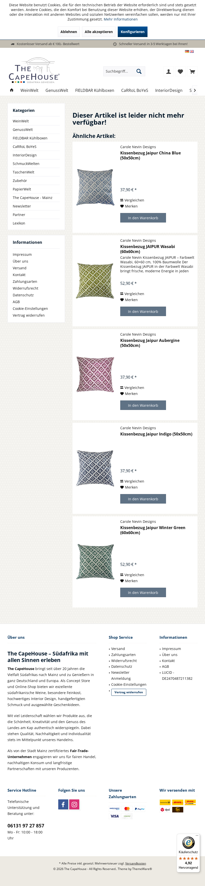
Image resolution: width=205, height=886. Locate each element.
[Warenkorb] (192, 71)
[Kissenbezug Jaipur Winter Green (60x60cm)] (95, 562)
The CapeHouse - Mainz (32, 197)
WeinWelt (21, 121)
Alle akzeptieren (99, 31)
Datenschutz (23, 295)
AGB (16, 301)
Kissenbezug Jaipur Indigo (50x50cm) (156, 434)
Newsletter (22, 206)
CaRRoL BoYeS (24, 146)
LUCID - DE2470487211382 (177, 675)
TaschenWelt (23, 172)
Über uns (20, 261)
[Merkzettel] (180, 71)
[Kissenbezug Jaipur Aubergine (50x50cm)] (95, 374)
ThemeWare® (142, 869)
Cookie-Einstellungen (30, 308)
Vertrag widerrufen (29, 315)
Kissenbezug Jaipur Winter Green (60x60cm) (153, 530)
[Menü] (197, 837)
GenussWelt (23, 129)
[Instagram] (74, 804)
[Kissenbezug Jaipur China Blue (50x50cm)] (95, 187)
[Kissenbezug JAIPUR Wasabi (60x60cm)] (95, 281)
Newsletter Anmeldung (121, 675)
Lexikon (19, 223)
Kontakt (19, 274)
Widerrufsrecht (25, 288)
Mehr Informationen (121, 19)
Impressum (22, 254)
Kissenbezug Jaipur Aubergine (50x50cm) (150, 343)
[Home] (12, 90)
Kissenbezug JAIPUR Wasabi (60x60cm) (147, 249)
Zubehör (20, 180)
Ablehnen (68, 31)
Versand (19, 268)
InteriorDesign (25, 155)
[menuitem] (192, 71)
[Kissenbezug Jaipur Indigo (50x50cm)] (95, 468)
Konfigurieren (132, 31)
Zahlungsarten (25, 281)
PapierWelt (22, 189)
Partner (19, 214)
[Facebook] (63, 804)
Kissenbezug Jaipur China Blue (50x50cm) (150, 155)
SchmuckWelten (26, 163)
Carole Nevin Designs (138, 146)
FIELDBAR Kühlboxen (30, 138)
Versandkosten (135, 863)
